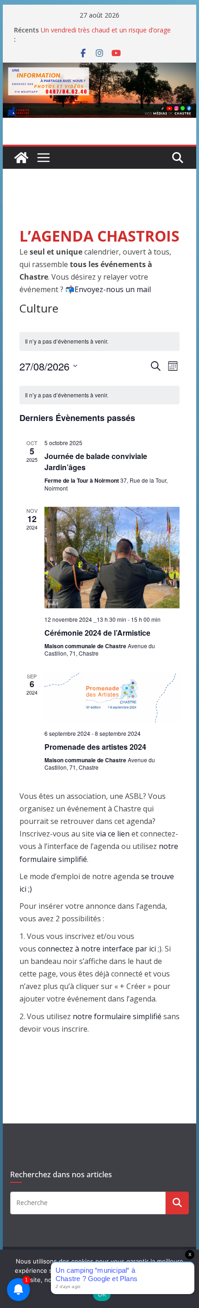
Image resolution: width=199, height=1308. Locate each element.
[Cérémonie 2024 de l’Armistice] (112, 557)
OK (102, 1294)
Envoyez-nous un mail (113, 289)
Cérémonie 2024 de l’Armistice (97, 632)
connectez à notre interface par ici (97, 949)
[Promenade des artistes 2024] (112, 697)
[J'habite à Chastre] (21, 158)
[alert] (99, 395)
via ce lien (113, 834)
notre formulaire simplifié (117, 1016)
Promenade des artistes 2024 (95, 746)
